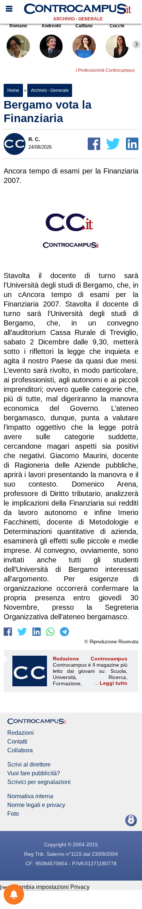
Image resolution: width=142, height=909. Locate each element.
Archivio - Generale (78, 19)
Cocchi (117, 25)
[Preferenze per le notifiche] (14, 894)
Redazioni (20, 733)
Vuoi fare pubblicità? (33, 773)
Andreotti (51, 25)
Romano (18, 25)
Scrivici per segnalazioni (39, 782)
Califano (83, 25)
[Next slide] (137, 44)
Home (13, 90)
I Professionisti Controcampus (105, 70)
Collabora (20, 750)
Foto (13, 814)
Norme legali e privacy (36, 805)
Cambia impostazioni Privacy (52, 887)
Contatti (17, 742)
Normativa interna (30, 796)
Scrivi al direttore (29, 765)
